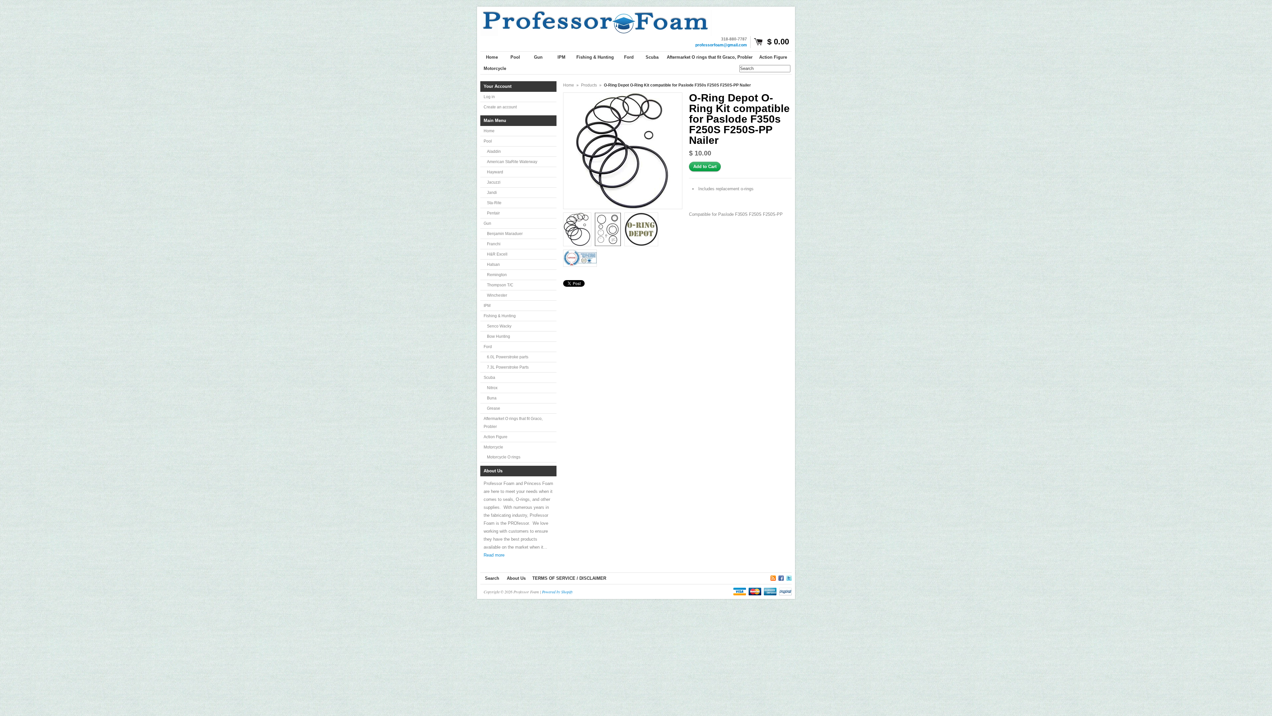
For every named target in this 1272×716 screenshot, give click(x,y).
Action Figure (495, 437)
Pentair (493, 213)
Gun (487, 223)
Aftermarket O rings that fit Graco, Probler (513, 422)
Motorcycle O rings (503, 457)
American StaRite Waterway (512, 161)
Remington (497, 274)
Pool (488, 141)
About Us (516, 578)
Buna (492, 398)
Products (589, 85)
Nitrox (492, 388)
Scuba (489, 377)
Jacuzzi (494, 182)
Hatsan (493, 264)
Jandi (492, 192)
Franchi (494, 244)
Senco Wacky (499, 326)
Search (492, 578)
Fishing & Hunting (500, 316)
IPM (487, 305)
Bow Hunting (498, 336)
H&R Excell (497, 254)
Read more (494, 555)
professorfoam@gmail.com (721, 45)
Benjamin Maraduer (505, 233)
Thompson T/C (500, 285)
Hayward (495, 172)
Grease (493, 408)
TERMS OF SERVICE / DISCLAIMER (569, 578)
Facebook (781, 577)
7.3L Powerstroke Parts (508, 367)
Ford (488, 346)
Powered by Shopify (557, 591)
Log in (489, 96)
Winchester (497, 295)
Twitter (789, 577)
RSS (773, 577)
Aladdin (494, 151)
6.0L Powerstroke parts (507, 357)
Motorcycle (493, 447)
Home (489, 131)
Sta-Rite (494, 203)
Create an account (500, 107)
